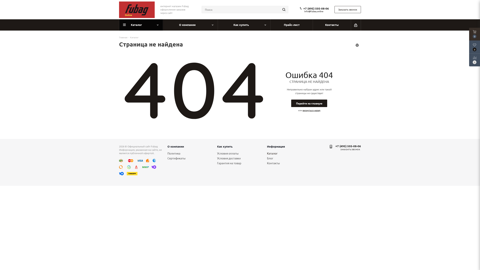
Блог (270, 158)
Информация (276, 146)
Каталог (272, 153)
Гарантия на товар (229, 163)
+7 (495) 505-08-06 (316, 8)
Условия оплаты (227, 153)
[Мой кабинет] (356, 25)
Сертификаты (176, 158)
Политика (173, 153)
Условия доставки (229, 158)
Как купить (224, 146)
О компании (175, 146)
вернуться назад (311, 110)
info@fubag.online (313, 11)
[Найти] (283, 9)
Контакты (273, 163)
